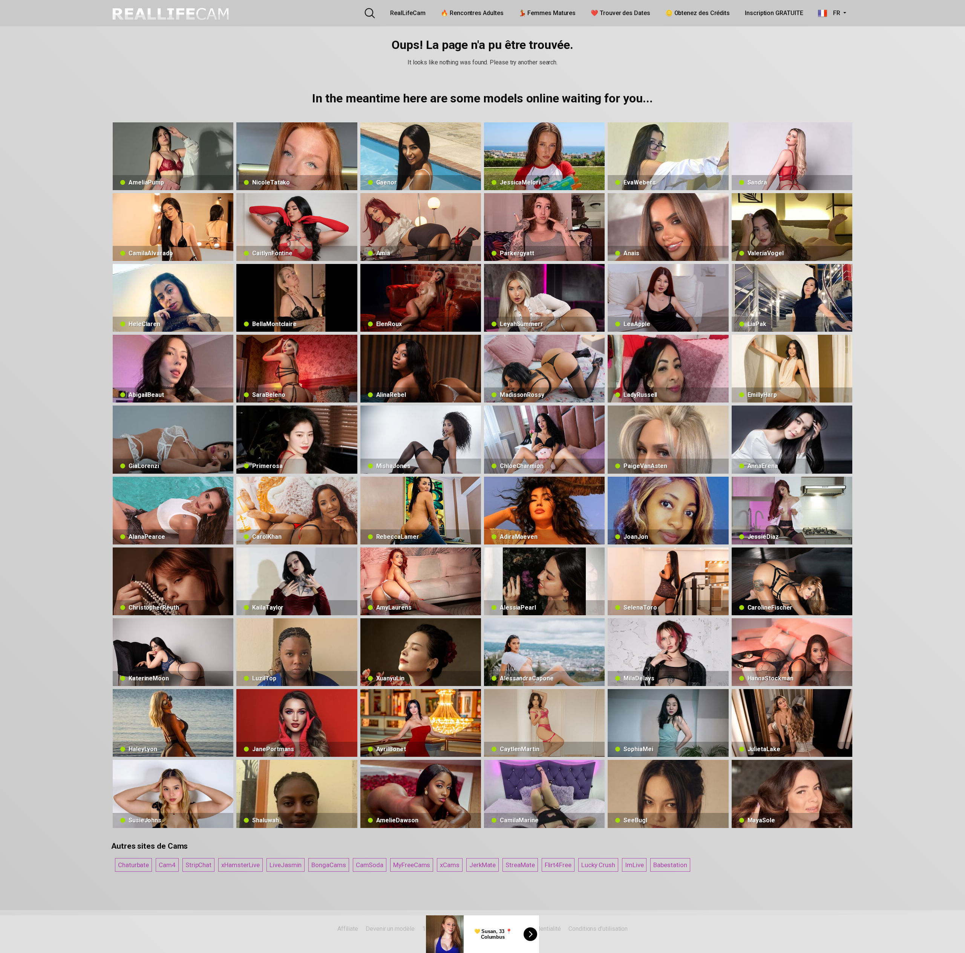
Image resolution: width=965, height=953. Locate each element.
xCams (450, 865)
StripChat (198, 865)
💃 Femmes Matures (547, 13)
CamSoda (369, 865)
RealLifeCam (408, 13)
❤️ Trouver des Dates (620, 13)
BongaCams (328, 865)
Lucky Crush (598, 865)
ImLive (634, 865)
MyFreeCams (411, 865)
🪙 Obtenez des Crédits (697, 13)
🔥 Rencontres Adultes (472, 13)
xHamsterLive (240, 865)
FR (834, 13)
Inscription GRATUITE (774, 13)
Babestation (670, 865)
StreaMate (520, 865)
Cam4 (167, 865)
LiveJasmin (286, 865)
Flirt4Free (558, 865)
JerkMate (482, 865)
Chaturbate (133, 865)
